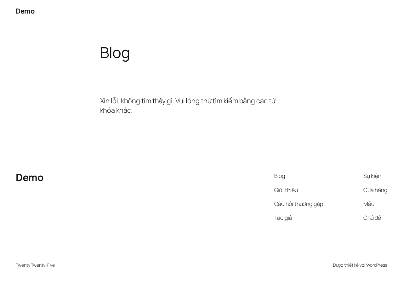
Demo (25, 11)
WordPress (376, 265)
